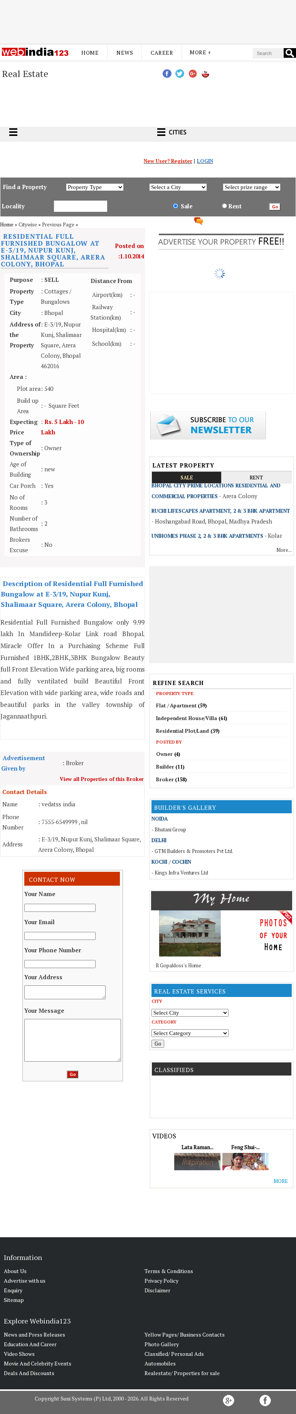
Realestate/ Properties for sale (182, 1373)
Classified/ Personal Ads (174, 1353)
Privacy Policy (161, 1280)
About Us (15, 1271)
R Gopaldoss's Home (178, 965)
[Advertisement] (148, 20)
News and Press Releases (34, 1334)
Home (90, 52)
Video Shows (19, 1353)
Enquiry (13, 1290)
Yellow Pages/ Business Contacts (185, 1334)
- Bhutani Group (168, 829)
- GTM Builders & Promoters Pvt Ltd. (192, 851)
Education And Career (30, 1344)
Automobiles (160, 1363)
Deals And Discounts (29, 1373)
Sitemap (14, 1299)
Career (162, 52)
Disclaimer (157, 1290)
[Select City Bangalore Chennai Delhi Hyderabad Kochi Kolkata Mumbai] (190, 1012)
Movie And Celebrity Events (37, 1363)
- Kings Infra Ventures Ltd (179, 872)
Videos (164, 1135)
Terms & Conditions (169, 1271)
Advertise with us (24, 1280)
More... (283, 549)
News (124, 52)
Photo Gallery (162, 1344)
